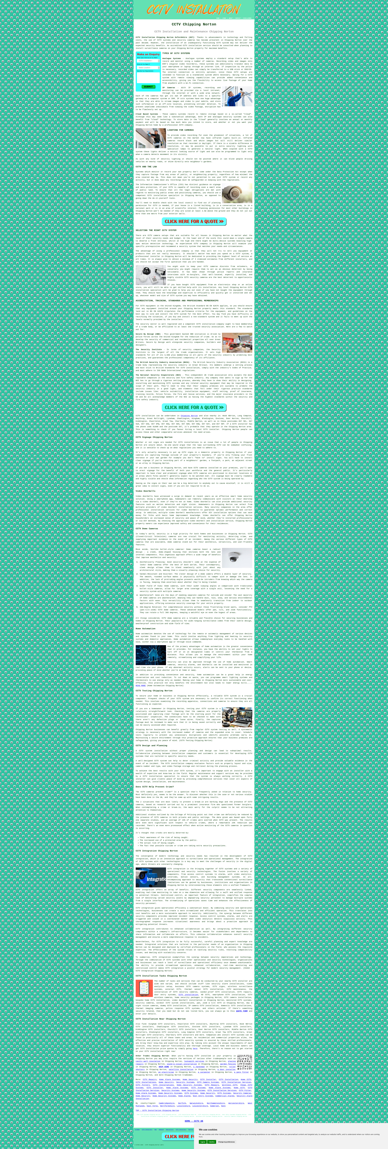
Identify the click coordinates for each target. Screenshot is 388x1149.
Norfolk (182, 1103)
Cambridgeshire (166, 1103)
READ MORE (141, 686)
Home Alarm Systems (169, 1080)
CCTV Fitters (143, 1085)
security (161, 534)
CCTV (181, 125)
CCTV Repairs (150, 1080)
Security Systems (185, 1082)
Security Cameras (242, 1093)
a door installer (227, 1070)
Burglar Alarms (193, 1129)
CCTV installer (240, 981)
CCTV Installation (228, 1080)
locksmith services (194, 1061)
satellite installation (181, 1070)
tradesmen (187, 1075)
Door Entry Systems (203, 1096)
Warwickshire (196, 1103)
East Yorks (152, 1106)
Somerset (214, 1106)
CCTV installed (203, 1056)
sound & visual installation (182, 1064)
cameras (210, 61)
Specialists (170, 1129)
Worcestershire (236, 1103)
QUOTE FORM (242, 1011)
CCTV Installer (208, 1080)
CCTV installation (188, 995)
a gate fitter (241, 1072)
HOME (218, 18)
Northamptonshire (216, 1103)
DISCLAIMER (247, 18)
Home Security (190, 1080)
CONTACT (238, 18)
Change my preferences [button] (226, 1142)
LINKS (224, 18)
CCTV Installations (146, 1082)
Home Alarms (184, 1096)
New (155, 1129)
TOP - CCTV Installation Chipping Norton (157, 1111)
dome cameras (174, 618)
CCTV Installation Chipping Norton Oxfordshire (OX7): (165, 37)
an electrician (166, 1072)
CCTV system (222, 43)
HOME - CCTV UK (194, 1121)
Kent (223, 1106)
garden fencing (228, 1064)
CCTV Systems (198, 1088)
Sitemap (137, 1129)
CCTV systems (237, 1035)
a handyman (199, 1067)
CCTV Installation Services (236, 1082)
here (195, 1049)
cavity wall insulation (148, 1061)
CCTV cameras (200, 473)
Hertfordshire (167, 1106)
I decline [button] (212, 1142)
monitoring (210, 826)
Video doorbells (211, 515)
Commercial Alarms (224, 1096)
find (144, 1024)
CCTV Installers (147, 1129)
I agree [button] (202, 1142)
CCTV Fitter (245, 1090)
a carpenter (204, 1072)
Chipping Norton (189, 416)
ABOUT (231, 18)
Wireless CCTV (229, 1085)
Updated (161, 1129)
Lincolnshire (183, 1106)
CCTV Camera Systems (208, 1082)
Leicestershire (200, 1106)
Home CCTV (246, 1080)
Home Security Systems (189, 1085)
